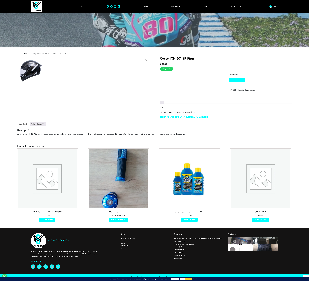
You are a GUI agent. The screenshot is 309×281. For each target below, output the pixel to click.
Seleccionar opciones (118, 220)
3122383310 (275, 6)
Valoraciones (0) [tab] (37, 124)
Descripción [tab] (23, 124)
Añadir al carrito (237, 80)
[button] (146, 59)
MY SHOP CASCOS (58, 240)
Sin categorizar (249, 90)
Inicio (26, 54)
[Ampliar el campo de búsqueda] (81, 6)
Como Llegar (178, 258)
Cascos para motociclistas (39, 54)
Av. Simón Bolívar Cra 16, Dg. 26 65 (184, 238)
